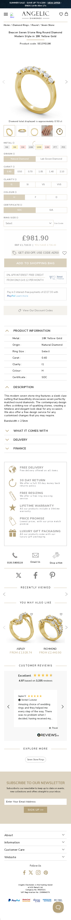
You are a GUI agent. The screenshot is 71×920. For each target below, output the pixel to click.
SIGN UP (36, 809)
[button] (8, 706)
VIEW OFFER (54, 2)
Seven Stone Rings (35, 759)
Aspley (21, 649)
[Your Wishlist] (61, 14)
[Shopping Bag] (66, 14)
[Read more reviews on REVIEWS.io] (48, 735)
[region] (35, 706)
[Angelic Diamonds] (35, 15)
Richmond (50, 649)
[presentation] (4, 83)
